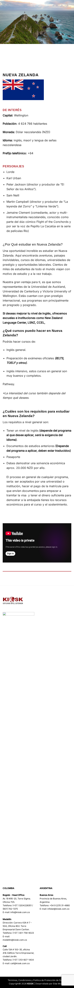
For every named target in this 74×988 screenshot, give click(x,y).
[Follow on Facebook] (41, 921)
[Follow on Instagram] (46, 921)
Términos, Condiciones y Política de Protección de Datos (37, 980)
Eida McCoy (59, 983)
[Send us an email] (55, 921)
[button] (5, 4)
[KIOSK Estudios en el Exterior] (37, 2)
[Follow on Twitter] (51, 921)
